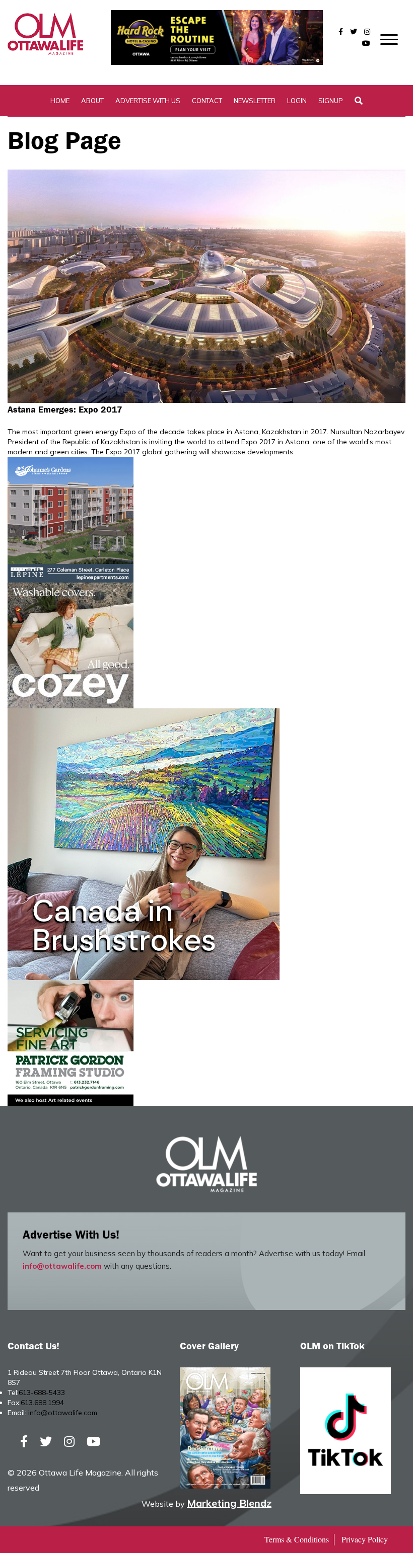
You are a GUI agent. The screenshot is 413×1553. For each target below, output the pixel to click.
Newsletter (255, 101)
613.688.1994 (42, 1402)
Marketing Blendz (229, 1503)
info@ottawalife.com (62, 1266)
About (92, 101)
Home (60, 101)
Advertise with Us (147, 101)
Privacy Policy (364, 1539)
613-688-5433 (42, 1392)
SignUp (330, 101)
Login (297, 101)
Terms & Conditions (296, 1539)
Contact (207, 101)
